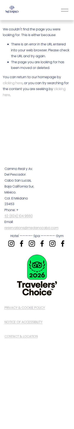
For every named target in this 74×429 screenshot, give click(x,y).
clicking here (13, 83)
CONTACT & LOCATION (21, 336)
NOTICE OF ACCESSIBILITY (24, 322)
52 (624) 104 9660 (19, 216)
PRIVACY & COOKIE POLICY (25, 307)
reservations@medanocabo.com (31, 227)
